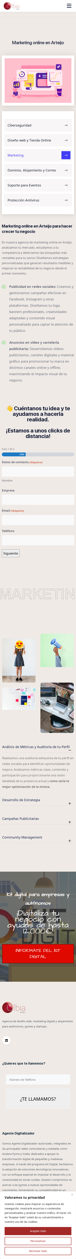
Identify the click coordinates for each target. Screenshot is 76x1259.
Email (13, 511)
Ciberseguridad (19, 125)
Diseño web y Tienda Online (29, 140)
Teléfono (8, 531)
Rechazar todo (38, 1251)
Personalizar (38, 1241)
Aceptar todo (38, 1231)
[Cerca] (72, 1194)
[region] (38, 1225)
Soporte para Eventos (24, 185)
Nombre (7, 480)
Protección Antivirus (23, 200)
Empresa (8, 490)
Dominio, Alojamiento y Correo (32, 170)
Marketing (16, 155)
